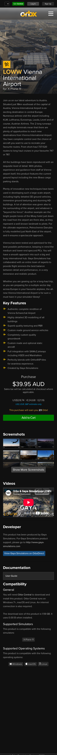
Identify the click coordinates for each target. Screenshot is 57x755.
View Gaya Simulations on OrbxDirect (24, 553)
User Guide (11, 575)
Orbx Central (24, 594)
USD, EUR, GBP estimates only (28, 404)
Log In (33, 4)
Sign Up (48, 4)
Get (18, 4)
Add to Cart (28, 418)
